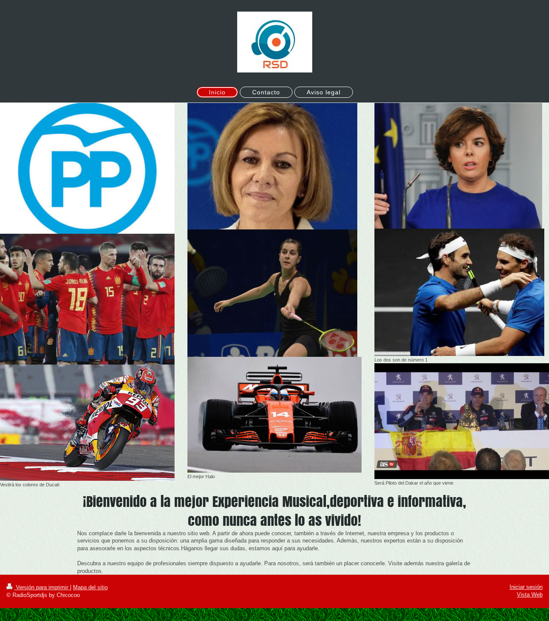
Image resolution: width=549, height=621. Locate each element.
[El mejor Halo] (274, 415)
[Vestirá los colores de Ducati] (87, 423)
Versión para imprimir (42, 587)
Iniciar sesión (526, 587)
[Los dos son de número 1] (459, 292)
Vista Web (530, 594)
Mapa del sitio (90, 587)
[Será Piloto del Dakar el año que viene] (461, 421)
